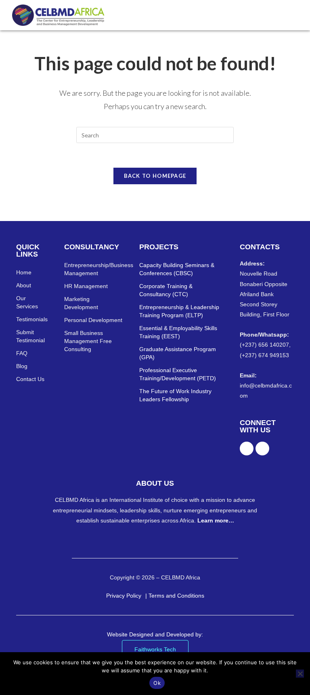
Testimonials (32, 319)
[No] (300, 674)
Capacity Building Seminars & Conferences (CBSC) (176, 269)
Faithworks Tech (155, 649)
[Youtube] (262, 448)
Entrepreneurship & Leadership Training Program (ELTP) (179, 311)
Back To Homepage (155, 176)
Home (23, 272)
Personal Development (93, 320)
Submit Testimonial (30, 336)
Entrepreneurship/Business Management (93, 269)
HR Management (86, 286)
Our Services (27, 302)
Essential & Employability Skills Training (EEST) (178, 332)
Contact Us (30, 379)
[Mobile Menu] (294, 15)
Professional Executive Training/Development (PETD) (177, 374)
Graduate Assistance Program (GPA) (177, 353)
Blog (21, 366)
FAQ (21, 353)
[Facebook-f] (246, 448)
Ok (157, 683)
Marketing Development (81, 303)
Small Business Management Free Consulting (88, 341)
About (23, 285)
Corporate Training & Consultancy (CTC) (166, 290)
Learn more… (215, 520)
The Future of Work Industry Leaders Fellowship (175, 395)
